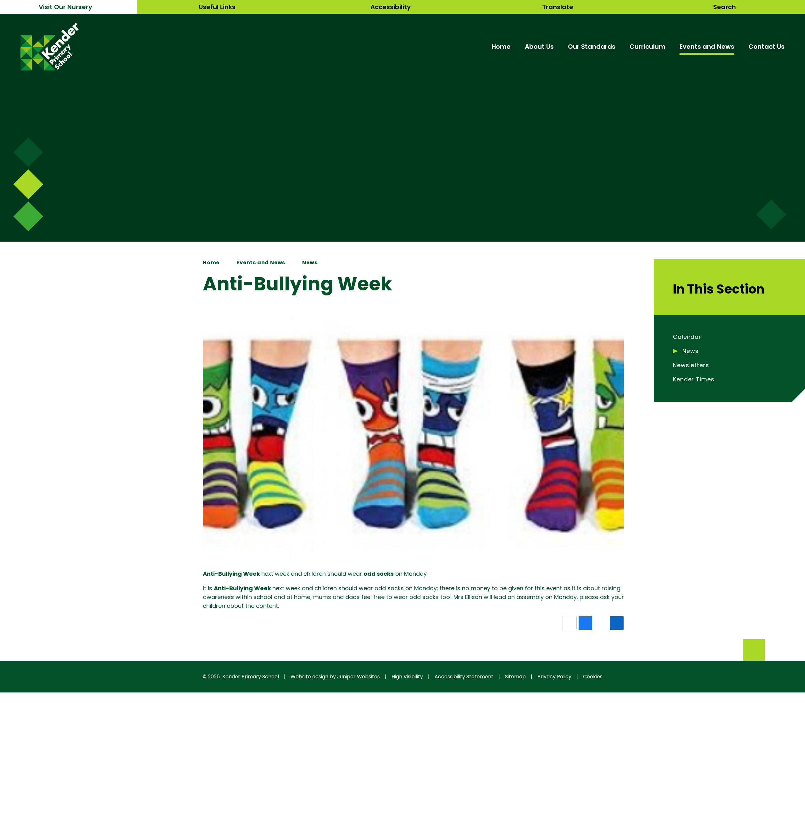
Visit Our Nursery (65, 7)
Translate (557, 7)
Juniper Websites (358, 676)
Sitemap (515, 676)
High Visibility (407, 676)
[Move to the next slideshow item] (28, 152)
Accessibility (390, 7)
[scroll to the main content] (771, 215)
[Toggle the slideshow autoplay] (28, 216)
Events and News (260, 262)
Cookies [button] (592, 676)
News (309, 262)
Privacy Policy (554, 676)
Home (211, 262)
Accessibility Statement (464, 676)
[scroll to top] (754, 650)
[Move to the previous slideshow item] (28, 184)
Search (724, 7)
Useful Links (217, 7)
